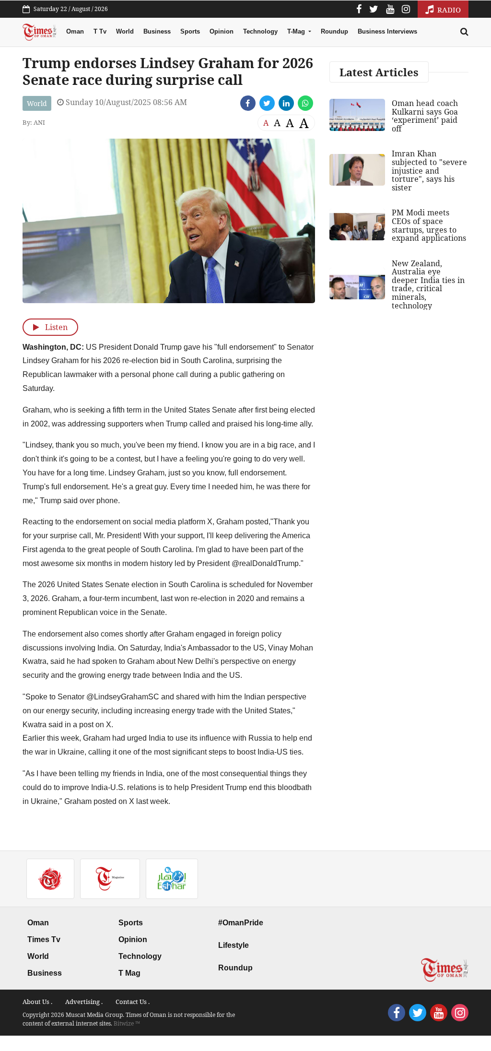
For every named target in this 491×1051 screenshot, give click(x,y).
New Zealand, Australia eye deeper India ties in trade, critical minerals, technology (428, 284)
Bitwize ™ (127, 1023)
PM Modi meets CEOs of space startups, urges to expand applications (429, 225)
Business (157, 31)
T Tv (100, 31)
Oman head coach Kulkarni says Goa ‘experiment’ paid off (425, 116)
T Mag (129, 973)
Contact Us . (133, 1001)
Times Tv (43, 939)
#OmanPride (240, 923)
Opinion (222, 31)
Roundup (334, 31)
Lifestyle (233, 945)
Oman (75, 31)
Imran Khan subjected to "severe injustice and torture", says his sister (429, 170)
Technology (260, 31)
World (125, 31)
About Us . (37, 1001)
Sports (190, 31)
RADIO (448, 9)
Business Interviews (387, 31)
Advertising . (84, 1001)
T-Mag (297, 31)
